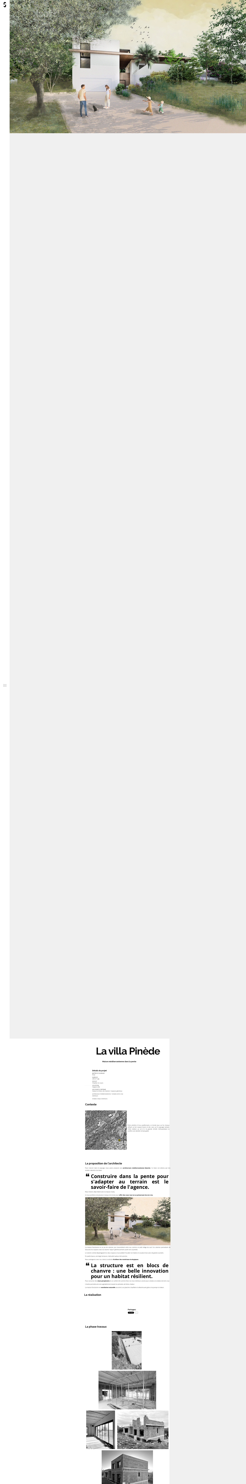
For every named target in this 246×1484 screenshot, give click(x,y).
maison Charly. (110, 1192)
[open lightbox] (127, 1349)
